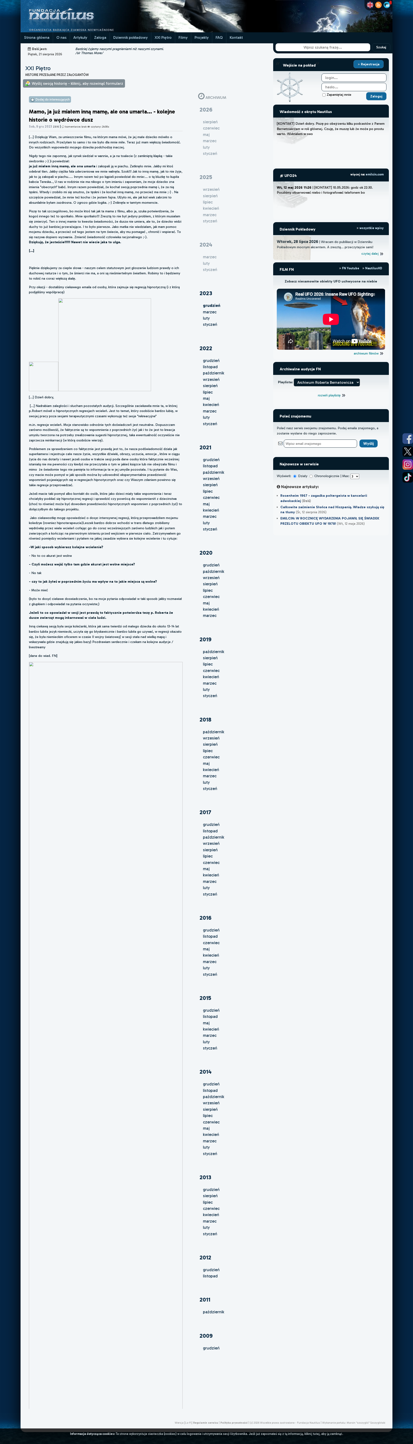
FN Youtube (350, 268)
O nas (61, 37)
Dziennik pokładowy (130, 37)
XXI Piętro (163, 37)
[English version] (370, 5)
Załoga (100, 37)
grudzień (211, 360)
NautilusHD (373, 268)
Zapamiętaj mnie (339, 94)
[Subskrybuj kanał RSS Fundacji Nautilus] (378, 5)
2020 (206, 552)
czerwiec (211, 497)
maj (206, 398)
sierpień (210, 385)
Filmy (183, 37)
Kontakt (236, 37)
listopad (210, 366)
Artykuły (80, 37)
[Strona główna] (79, 31)
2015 (205, 997)
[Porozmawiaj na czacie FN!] (387, 5)
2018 (205, 719)
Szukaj (381, 47)
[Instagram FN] (407, 464)
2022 (206, 348)
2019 (206, 639)
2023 (206, 293)
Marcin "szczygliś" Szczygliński (366, 1422)
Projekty (202, 37)
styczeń (210, 324)
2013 (205, 1177)
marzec (210, 312)
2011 (205, 1299)
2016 (206, 917)
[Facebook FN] (407, 438)
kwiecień (211, 404)
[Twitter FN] (407, 451)
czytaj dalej (370, 253)
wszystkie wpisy (371, 228)
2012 (205, 1257)
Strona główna (36, 37)
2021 (205, 447)
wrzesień (211, 379)
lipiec (208, 392)
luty (206, 318)
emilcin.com (375, 174)
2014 (206, 1071)
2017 (205, 812)
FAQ (219, 37)
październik (213, 373)
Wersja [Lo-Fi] (183, 1422)
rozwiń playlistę (330, 395)
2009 (206, 1335)
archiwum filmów (367, 353)
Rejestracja (370, 64)
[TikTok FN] (407, 477)
